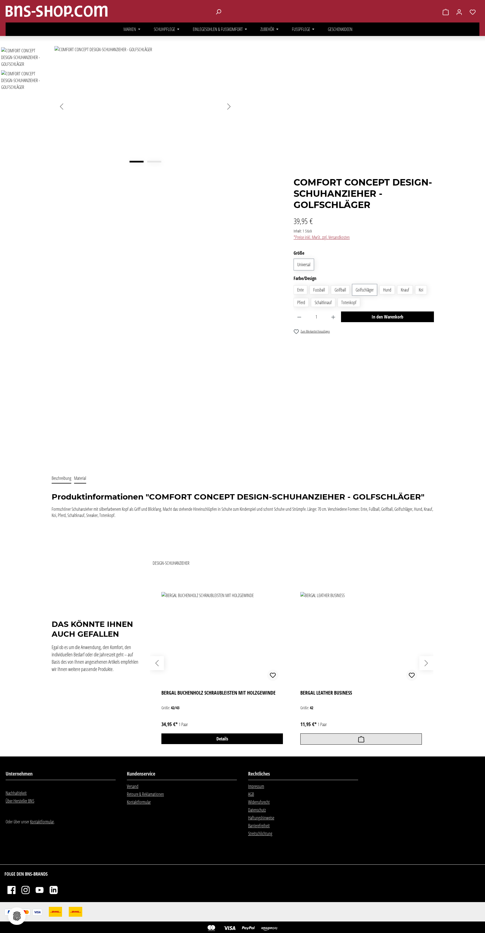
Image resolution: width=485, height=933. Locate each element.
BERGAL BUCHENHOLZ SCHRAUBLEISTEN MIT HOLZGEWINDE (218, 693)
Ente (300, 290)
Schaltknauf (323, 302)
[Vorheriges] (61, 107)
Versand (132, 786)
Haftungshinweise (261, 818)
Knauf (405, 290)
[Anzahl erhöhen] (333, 316)
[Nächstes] (229, 107)
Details (222, 739)
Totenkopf (348, 302)
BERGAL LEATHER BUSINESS (326, 693)
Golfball (340, 290)
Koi (421, 290)
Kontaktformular (42, 822)
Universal (303, 264)
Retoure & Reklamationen (145, 794)
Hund (387, 290)
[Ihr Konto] (459, 11)
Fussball (319, 290)
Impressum (256, 786)
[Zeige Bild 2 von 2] (154, 161)
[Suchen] (218, 11)
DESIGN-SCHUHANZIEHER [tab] (171, 563)
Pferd (301, 302)
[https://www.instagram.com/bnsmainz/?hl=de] (26, 890)
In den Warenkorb (387, 317)
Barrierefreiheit (259, 826)
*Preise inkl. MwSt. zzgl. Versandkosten (322, 237)
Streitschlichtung (260, 833)
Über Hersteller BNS (20, 801)
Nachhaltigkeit (16, 793)
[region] (121, 256)
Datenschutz (257, 810)
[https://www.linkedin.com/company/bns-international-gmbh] (54, 890)
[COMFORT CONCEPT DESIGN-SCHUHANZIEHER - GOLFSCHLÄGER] (145, 106)
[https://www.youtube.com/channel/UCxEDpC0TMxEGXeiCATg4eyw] (40, 890)
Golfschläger (365, 290)
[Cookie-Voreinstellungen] (16, 916)
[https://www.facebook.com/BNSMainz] (11, 890)
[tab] (61, 478)
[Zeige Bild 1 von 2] (136, 161)
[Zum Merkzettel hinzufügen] (272, 675)
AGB (251, 794)
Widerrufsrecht (259, 802)
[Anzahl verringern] (299, 316)
